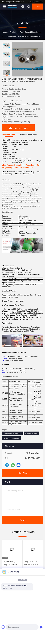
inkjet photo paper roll (12, 433)
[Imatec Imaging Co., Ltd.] (12, 7)
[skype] (7, 465)
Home (4, 32)
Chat (38, 7)
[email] (18, 465)
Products (13, 32)
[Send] (42, 627)
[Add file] (3, 627)
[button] (7, 75)
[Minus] (41, 571)
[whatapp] (12, 465)
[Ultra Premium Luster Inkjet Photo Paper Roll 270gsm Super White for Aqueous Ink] (27, 59)
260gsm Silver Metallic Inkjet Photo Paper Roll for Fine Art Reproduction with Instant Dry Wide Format (33, 563)
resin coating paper (11, 438)
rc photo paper (31, 433)
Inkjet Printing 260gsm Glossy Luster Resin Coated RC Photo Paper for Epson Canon (11, 563)
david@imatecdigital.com (14, 2)
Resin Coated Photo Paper (30, 32)
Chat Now (23, 473)
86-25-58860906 (36, 2)
